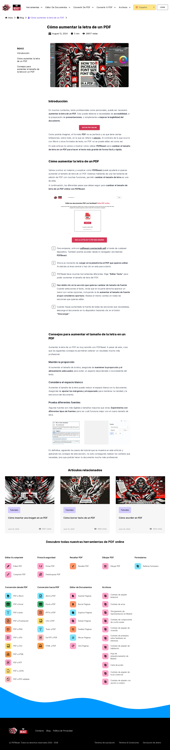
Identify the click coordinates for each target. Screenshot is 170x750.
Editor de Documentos (56, 7)
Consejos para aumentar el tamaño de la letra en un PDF (28, 69)
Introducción (23, 53)
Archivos (123, 7)
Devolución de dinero (152, 743)
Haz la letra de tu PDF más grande (89, 240)
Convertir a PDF (104, 7)
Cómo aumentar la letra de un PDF (28, 59)
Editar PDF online (89, 127)
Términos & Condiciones (129, 743)
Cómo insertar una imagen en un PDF (28, 517)
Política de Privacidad (62, 730)
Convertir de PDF (81, 7)
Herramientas (32, 7)
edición (97, 138)
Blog (48, 730)
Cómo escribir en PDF (130, 517)
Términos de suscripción (105, 743)
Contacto (39, 730)
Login (162, 7)
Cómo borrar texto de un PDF (79, 517)
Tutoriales (14, 510)
